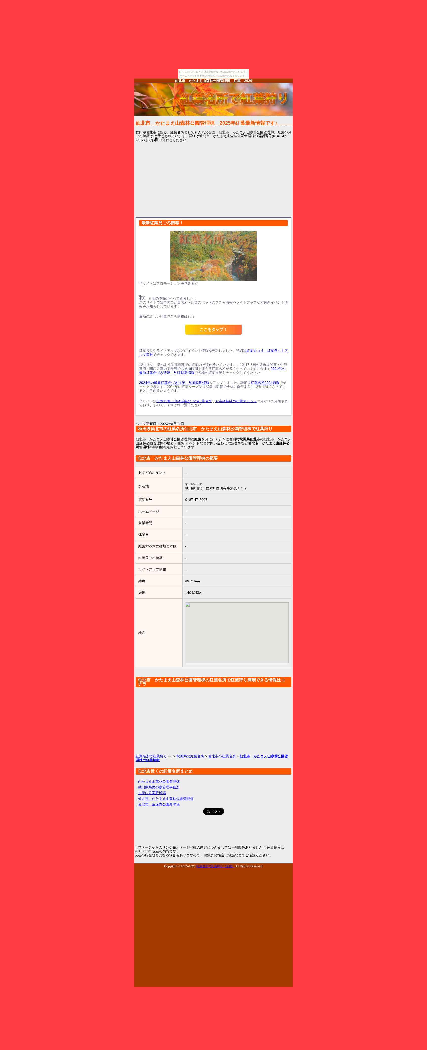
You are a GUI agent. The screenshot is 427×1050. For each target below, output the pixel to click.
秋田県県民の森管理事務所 (159, 787)
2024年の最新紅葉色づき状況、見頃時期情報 (174, 383)
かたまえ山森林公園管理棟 (159, 781)
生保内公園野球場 (152, 793)
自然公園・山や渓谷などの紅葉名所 (184, 401)
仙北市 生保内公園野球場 (159, 804)
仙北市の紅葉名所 (222, 756)
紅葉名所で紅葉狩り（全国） (215, 866)
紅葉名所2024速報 (265, 383)
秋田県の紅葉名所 (190, 756)
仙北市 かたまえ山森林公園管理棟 (165, 799)
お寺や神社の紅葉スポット (236, 401)
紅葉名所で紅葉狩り (151, 756)
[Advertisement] (213, 179)
